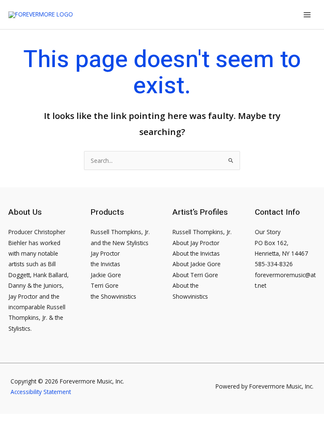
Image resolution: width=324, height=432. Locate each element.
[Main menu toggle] (307, 14)
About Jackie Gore (197, 264)
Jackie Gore (106, 275)
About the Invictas (196, 253)
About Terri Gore (195, 275)
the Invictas (105, 264)
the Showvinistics (113, 296)
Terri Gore (105, 285)
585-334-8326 (274, 264)
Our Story (268, 232)
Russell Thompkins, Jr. (202, 232)
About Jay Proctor (196, 243)
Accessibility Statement (41, 392)
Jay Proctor (105, 253)
